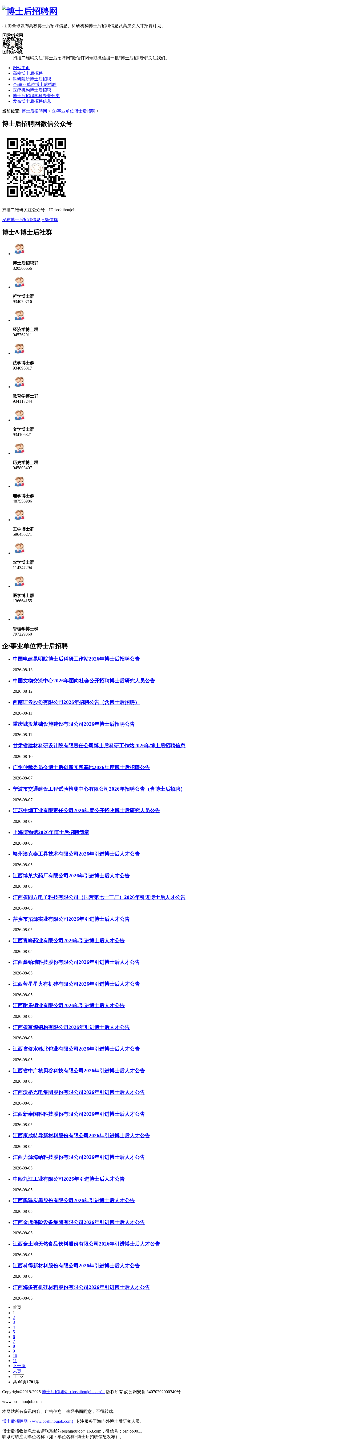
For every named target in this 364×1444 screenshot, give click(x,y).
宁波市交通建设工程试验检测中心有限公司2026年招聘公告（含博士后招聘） (99, 789)
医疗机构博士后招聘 (32, 90)
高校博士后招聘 (28, 73)
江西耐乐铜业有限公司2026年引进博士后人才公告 (69, 1005)
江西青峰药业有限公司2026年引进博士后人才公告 (69, 940)
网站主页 (21, 67)
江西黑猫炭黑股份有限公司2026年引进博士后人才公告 (74, 1200)
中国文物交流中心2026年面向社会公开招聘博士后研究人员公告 (84, 680)
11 (15, 1360)
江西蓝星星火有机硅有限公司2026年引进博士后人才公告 (76, 984)
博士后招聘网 (34, 111)
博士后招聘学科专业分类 (36, 95)
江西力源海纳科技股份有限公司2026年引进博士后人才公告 (79, 1157)
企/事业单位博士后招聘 (34, 84)
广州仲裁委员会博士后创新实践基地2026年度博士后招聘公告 (81, 767)
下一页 (19, 1365)
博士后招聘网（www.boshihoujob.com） (39, 1421)
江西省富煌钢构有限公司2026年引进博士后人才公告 (71, 1027)
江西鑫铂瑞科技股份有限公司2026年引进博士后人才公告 (76, 962)
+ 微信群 (50, 219)
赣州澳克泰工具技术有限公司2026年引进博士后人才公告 (76, 854)
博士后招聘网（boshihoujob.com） (73, 1391)
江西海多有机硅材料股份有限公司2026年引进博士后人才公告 (81, 1287)
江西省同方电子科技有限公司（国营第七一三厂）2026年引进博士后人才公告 (99, 897)
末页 (17, 1371)
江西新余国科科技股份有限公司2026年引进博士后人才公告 (79, 1114)
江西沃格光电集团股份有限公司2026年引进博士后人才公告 (79, 1092)
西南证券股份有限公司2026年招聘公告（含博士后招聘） (76, 702)
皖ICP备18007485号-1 (63, 1401)
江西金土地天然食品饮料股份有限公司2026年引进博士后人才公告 (86, 1244)
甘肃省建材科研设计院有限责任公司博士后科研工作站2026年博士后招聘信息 (99, 745)
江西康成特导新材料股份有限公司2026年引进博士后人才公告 (81, 1135)
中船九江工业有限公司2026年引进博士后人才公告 (69, 1179)
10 (15, 1356)
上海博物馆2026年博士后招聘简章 (51, 832)
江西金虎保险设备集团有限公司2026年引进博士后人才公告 (79, 1222)
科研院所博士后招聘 (32, 79)
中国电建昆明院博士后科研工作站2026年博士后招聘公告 (76, 659)
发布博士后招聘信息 (32, 101)
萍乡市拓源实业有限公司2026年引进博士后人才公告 (71, 919)
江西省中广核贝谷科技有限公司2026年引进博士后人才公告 (79, 1070)
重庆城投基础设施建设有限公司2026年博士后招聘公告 (74, 724)
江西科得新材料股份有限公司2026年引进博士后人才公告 (76, 1265)
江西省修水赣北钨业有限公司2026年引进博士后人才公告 (76, 1049)
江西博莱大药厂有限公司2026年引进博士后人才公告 (71, 875)
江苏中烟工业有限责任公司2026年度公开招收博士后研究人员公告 (86, 810)
